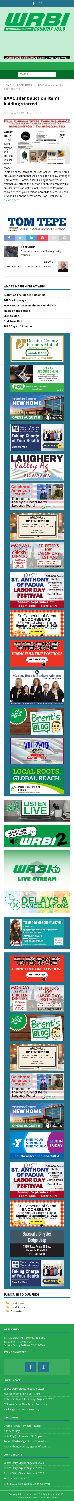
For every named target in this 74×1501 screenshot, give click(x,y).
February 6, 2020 (15, 113)
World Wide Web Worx (45, 1497)
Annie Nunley (36, 113)
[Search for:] (37, 74)
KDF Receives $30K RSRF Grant (22, 1394)
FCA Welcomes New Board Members (25, 1404)
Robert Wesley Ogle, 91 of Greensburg (26, 1441)
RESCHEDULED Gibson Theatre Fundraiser (30, 305)
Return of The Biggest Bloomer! (24, 295)
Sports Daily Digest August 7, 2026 (24, 1468)
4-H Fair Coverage (15, 300)
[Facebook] (33, 3)
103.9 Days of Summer (18, 326)
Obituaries (16, 1311)
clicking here (11, 200)
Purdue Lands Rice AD (16, 1478)
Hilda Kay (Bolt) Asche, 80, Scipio (23, 1436)
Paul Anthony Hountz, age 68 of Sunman (27, 1446)
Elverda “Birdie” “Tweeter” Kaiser (22, 1425)
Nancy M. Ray (12, 1431)
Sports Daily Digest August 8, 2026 (24, 1388)
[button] (69, 66)
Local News (17, 1303)
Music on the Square (17, 310)
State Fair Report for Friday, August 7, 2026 (29, 1399)
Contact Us (26, 1341)
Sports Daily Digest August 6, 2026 (24, 1473)
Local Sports (18, 1307)
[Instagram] (40, 3)
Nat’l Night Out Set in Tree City (21, 1409)
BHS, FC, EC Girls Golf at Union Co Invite (27, 1483)
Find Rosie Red (13, 321)
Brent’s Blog (11, 316)
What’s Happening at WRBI (24, 286)
